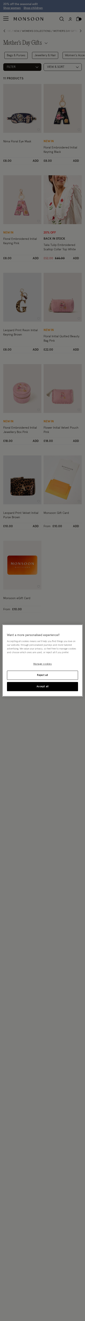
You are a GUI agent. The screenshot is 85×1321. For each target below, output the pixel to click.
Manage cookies (42, 664)
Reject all (42, 675)
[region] (42, 660)
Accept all (43, 686)
